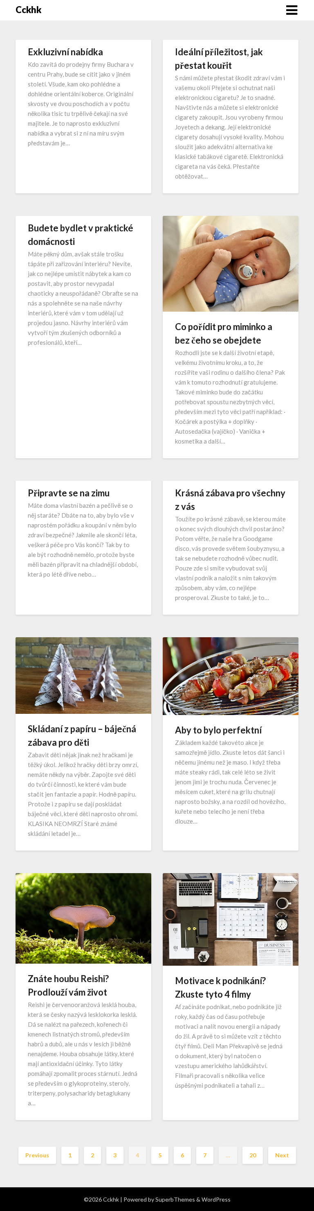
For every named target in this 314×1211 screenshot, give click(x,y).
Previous (37, 1155)
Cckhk (28, 9)
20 (252, 1155)
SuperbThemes (175, 1199)
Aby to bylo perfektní (218, 730)
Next (282, 1155)
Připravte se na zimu (69, 492)
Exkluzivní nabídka (65, 51)
